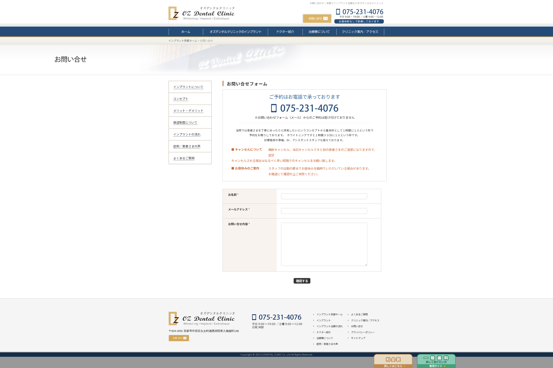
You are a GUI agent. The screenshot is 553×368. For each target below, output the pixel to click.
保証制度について (185, 122)
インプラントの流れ (186, 134)
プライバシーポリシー (363, 332)
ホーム (185, 32)
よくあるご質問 (183, 158)
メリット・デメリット (188, 110)
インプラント (235, 32)
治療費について (320, 32)
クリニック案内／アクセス (360, 32)
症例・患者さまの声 (327, 344)
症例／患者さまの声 (186, 146)
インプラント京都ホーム (182, 41)
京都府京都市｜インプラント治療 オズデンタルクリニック (206, 14)
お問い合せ (317, 18)
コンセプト (180, 98)
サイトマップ (358, 338)
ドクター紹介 (285, 32)
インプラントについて (188, 87)
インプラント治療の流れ (329, 326)
